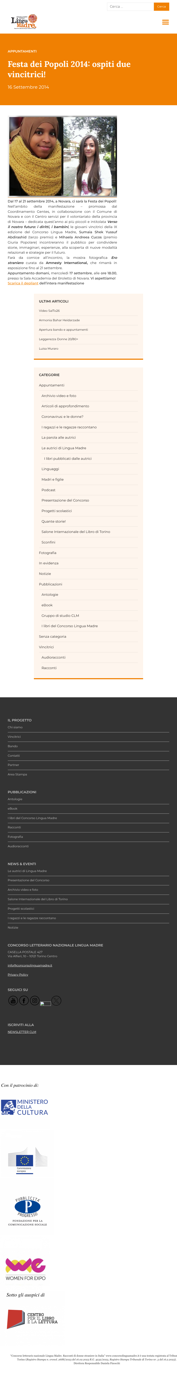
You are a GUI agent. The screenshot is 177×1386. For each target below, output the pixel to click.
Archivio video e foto (58, 396)
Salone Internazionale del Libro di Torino (75, 532)
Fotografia (48, 553)
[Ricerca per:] (130, 7)
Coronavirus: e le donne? (62, 417)
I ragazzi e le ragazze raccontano (68, 427)
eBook (46, 605)
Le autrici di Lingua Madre (63, 448)
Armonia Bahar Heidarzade (59, 320)
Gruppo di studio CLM (60, 616)
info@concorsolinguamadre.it (30, 965)
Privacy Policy (18, 975)
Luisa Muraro (48, 348)
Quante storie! (53, 521)
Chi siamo (15, 727)
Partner (13, 765)
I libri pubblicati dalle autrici (68, 459)
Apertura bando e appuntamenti (63, 330)
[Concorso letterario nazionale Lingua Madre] (24, 29)
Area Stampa (17, 774)
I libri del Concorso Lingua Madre (69, 626)
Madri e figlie (52, 479)
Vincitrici (46, 647)
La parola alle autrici (58, 437)
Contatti (14, 756)
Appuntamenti (52, 385)
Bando (13, 746)
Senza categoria (52, 636)
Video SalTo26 (49, 311)
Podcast (48, 490)
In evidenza (49, 563)
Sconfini (48, 542)
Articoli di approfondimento (65, 406)
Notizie (45, 574)
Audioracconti (53, 657)
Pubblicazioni (50, 584)
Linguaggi (50, 469)
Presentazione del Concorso (65, 500)
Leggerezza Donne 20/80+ (58, 339)
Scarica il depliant (23, 283)
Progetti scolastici (56, 511)
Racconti (49, 668)
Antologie (49, 595)
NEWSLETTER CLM (22, 1032)
